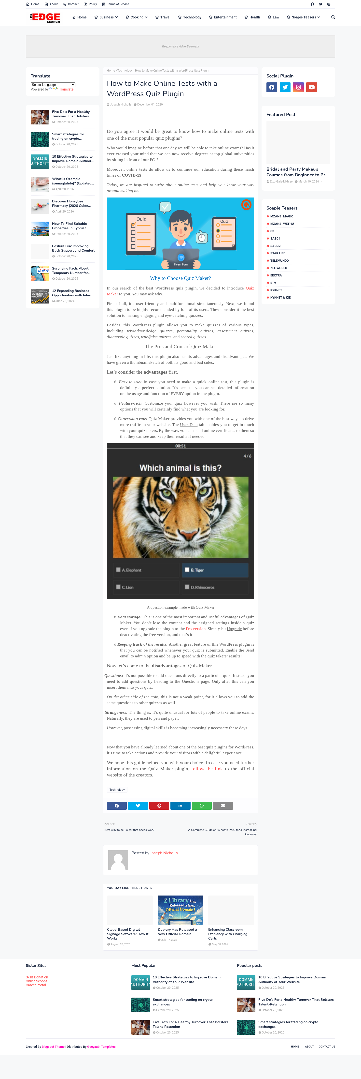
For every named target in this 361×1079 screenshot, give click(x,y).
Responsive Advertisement (180, 46)
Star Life (277, 253)
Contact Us (327, 1046)
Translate (66, 89)
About (54, 4)
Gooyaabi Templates (101, 1047)
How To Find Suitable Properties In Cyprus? (69, 226)
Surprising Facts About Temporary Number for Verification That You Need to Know (70, 270)
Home (35, 4)
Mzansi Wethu (282, 224)
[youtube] (311, 87)
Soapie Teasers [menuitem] (304, 17)
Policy (93, 4)
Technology (125, 70)
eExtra (276, 275)
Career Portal (36, 985)
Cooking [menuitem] (137, 17)
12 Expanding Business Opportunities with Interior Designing (73, 293)
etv (273, 283)
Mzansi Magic (281, 216)
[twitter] (321, 4)
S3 (272, 231)
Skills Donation (37, 977)
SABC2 (275, 246)
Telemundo (279, 260)
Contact (73, 4)
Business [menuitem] (106, 17)
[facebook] (312, 4)
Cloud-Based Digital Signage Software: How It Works (127, 934)
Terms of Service (118, 4)
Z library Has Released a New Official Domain (177, 931)
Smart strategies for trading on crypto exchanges (68, 136)
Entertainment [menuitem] (225, 17)
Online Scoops (36, 981)
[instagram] (329, 4)
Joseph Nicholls (120, 104)
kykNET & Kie (280, 297)
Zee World (278, 268)
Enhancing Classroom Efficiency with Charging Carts (227, 934)
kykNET (276, 290)
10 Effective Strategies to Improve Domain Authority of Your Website (73, 158)
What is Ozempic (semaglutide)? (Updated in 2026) (71, 181)
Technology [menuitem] (192, 17)
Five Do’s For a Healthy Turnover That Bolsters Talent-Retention (71, 114)
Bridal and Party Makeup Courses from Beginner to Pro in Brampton (297, 172)
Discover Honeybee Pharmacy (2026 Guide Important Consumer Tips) (73, 203)
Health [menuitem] (255, 17)
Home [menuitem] (82, 17)
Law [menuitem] (276, 17)
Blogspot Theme (53, 1047)
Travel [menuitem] (165, 17)
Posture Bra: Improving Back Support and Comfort (73, 248)
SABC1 (275, 238)
